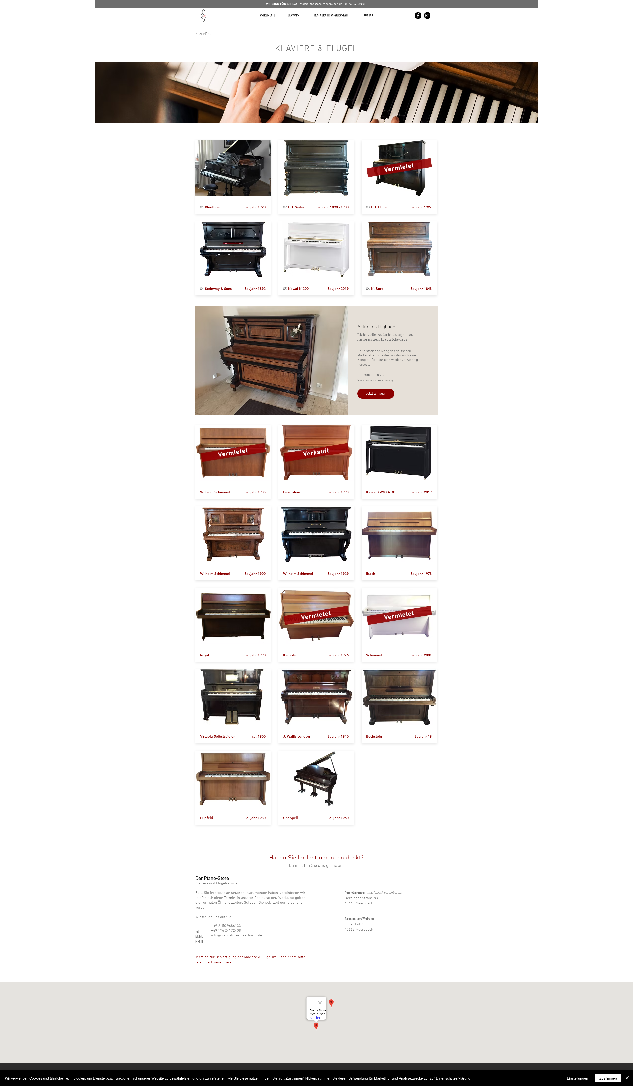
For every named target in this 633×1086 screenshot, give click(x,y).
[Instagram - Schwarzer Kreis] (427, 15)
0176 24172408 (355, 4)
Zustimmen (608, 1078)
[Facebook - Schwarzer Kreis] (418, 15)
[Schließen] (627, 1078)
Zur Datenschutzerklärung (450, 1078)
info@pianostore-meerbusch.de (320, 4)
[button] (457, 12)
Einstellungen (577, 1078)
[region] (316, 92)
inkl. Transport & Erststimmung (375, 380)
